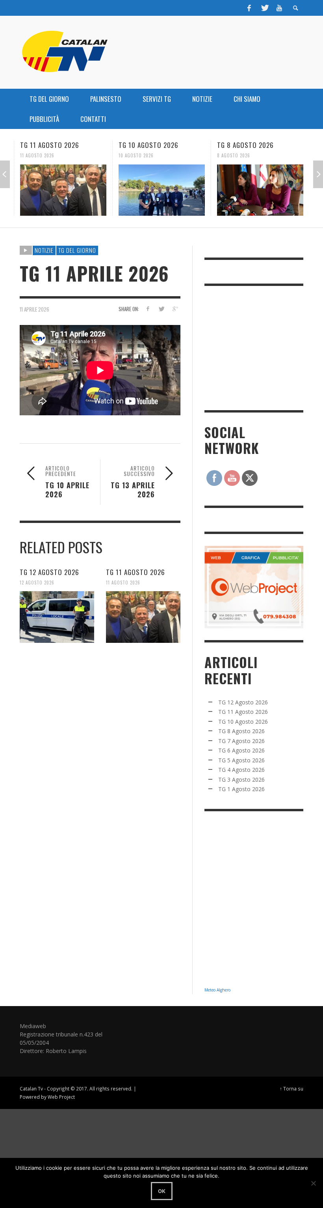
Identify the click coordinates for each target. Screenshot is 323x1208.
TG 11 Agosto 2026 (49, 145)
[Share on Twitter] (161, 308)
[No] (313, 1183)
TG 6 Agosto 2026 (241, 750)
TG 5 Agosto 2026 (241, 760)
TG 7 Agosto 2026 (241, 741)
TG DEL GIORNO (77, 250)
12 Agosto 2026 (37, 582)
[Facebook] (249, 8)
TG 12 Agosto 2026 (49, 572)
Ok (161, 1191)
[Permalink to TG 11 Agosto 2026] (63, 190)
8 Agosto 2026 (233, 155)
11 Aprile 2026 (34, 309)
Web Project (61, 1097)
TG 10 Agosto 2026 (148, 145)
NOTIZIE (44, 250)
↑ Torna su (291, 1088)
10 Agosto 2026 (136, 155)
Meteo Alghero (217, 990)
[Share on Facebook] (147, 308)
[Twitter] (264, 8)
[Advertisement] (263, 347)
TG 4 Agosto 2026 (241, 769)
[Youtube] (279, 8)
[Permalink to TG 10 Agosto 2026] (162, 190)
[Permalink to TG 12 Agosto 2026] (57, 616)
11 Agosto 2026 (37, 155)
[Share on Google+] (175, 308)
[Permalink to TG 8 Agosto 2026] (260, 190)
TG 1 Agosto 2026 (241, 789)
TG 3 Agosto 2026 (241, 779)
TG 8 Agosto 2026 (245, 145)
